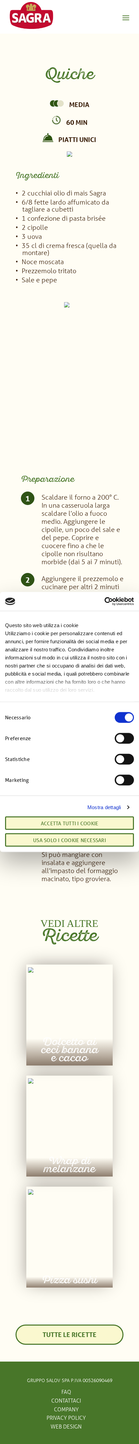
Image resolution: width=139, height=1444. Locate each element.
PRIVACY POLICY (66, 1417)
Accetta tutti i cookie (70, 823)
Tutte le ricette (69, 1335)
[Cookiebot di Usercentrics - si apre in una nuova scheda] (104, 601)
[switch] (124, 738)
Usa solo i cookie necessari (69, 840)
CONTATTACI (66, 1400)
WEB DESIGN (66, 1426)
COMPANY (66, 1409)
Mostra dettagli (104, 807)
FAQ (66, 1391)
